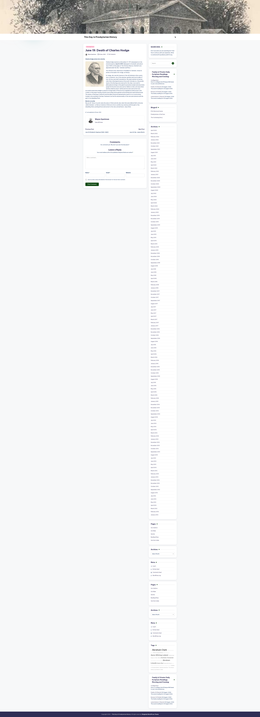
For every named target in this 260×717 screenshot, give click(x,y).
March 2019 (154, 244)
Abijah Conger (167, 665)
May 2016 (153, 351)
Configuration (155, 80)
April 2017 (153, 316)
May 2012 (153, 502)
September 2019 (155, 225)
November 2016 (155, 332)
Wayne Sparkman (102, 119)
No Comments (112, 54)
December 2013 (155, 442)
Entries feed (156, 569)
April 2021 (153, 165)
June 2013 (153, 461)
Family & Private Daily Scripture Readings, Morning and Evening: (161, 74)
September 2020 (155, 187)
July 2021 (153, 155)
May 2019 (153, 237)
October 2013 (155, 448)
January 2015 (154, 401)
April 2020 (154, 203)
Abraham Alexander (167, 658)
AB (151, 650)
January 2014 (154, 439)
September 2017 (155, 300)
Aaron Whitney (153, 660)
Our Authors (154, 527)
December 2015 (155, 366)
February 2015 (155, 398)
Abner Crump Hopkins (158, 652)
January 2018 (154, 288)
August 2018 (154, 266)
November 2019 (155, 218)
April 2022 (154, 130)
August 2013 (154, 455)
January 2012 (154, 515)
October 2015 (155, 373)
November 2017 (155, 294)
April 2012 (153, 505)
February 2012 (155, 511)
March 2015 (154, 395)
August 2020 (154, 190)
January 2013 (154, 477)
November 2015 (155, 370)
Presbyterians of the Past (158, 114)
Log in (154, 566)
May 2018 (153, 275)
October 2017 (155, 297)
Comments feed (157, 572)
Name (87, 172)
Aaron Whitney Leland (159, 655)
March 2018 (154, 281)
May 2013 (153, 464)
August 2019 (154, 228)
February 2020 (155, 209)
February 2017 (155, 322)
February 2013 (155, 474)
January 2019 (154, 250)
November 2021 (155, 143)
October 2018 (155, 259)
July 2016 (153, 344)
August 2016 (154, 341)
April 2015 (153, 392)
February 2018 (155, 284)
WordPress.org (157, 575)
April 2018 (153, 278)
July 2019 (153, 231)
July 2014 (153, 420)
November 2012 (155, 483)
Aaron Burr (160, 663)
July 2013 (153, 458)
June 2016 (153, 348)
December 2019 (155, 215)
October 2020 (155, 184)
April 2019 (153, 240)
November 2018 (155, 256)
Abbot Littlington (166, 652)
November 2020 (155, 181)
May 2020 (154, 199)
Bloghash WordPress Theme (150, 714)
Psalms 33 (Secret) (156, 87)
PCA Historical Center (157, 111)
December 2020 (155, 177)
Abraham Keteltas (164, 667)
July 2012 (153, 496)
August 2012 (154, 492)
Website (128, 172)
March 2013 (154, 470)
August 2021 (154, 152)
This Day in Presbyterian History (100, 37)
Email (108, 172)
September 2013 (155, 452)
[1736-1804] (157, 657)
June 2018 (153, 272)
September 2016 (155, 338)
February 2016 (155, 360)
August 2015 (154, 379)
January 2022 (155, 140)
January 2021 (154, 174)
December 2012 (155, 480)
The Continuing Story (157, 117)
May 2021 (153, 162)
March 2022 (154, 133)
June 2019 (153, 234)
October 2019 (155, 221)
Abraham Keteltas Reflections (159, 665)
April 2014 (154, 429)
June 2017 (153, 310)
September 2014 (155, 414)
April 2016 (153, 354)
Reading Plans (155, 537)
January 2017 (154, 325)
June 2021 (153, 158)
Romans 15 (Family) (156, 91)
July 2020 (153, 193)
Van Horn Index (155, 540)
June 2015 (153, 385)
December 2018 (155, 253)
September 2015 (155, 376)
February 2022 (155, 136)
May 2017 (153, 313)
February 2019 (155, 247)
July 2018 (153, 269)
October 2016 (155, 335)
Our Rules (153, 531)
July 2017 (153, 307)
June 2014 (153, 423)
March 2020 (154, 206)
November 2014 (155, 407)
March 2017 (154, 319)
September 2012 (155, 489)
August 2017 (154, 303)
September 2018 (155, 262)
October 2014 (155, 411)
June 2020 (154, 196)
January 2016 (154, 363)
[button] (99, 122)
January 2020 (155, 212)
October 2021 (155, 146)
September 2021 (155, 149)
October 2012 (155, 486)
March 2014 (154, 433)
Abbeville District (168, 663)
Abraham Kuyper (159, 660)
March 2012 (154, 508)
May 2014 (153, 426)
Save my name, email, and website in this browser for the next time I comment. (106, 179)
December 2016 (155, 329)
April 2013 (153, 467)
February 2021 (155, 171)
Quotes (153, 534)
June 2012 (153, 499)
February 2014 (155, 436)
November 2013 (155, 445)
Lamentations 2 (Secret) (157, 96)
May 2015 (153, 389)
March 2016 (154, 357)
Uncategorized (90, 46)
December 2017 (155, 291)
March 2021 (154, 168)
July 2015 (153, 382)
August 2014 (154, 417)
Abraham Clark (159, 650)
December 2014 (155, 404)
